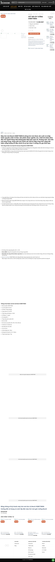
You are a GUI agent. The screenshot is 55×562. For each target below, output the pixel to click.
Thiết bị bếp (13, 6)
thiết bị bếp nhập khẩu (31, 45)
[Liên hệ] (53, 560)
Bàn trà (20, 6)
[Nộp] (40, 2)
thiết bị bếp (41, 44)
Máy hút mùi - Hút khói (35, 39)
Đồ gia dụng (27, 6)
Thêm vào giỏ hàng (34, 33)
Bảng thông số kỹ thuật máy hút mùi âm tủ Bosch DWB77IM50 (22, 506)
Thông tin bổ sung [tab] (8, 133)
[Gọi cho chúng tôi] (8, 545)
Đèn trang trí (36, 6)
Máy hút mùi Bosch (6, 257)
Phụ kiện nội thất (46, 6)
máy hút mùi (32, 42)
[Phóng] (2, 31)
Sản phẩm (30, 13)
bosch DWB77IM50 (33, 40)
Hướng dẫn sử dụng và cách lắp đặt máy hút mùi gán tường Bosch (24, 509)
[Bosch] (36, 88)
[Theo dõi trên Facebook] (6, 545)
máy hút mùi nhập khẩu (36, 44)
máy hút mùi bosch (35, 43)
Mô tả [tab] (2, 133)
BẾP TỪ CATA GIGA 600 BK (46, 533)
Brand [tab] (13, 133)
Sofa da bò (6, 6)
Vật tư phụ (28, 9)
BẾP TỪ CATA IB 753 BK (5, 533)
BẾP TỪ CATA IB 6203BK (18, 533)
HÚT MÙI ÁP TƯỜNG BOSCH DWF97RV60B (33, 534)
